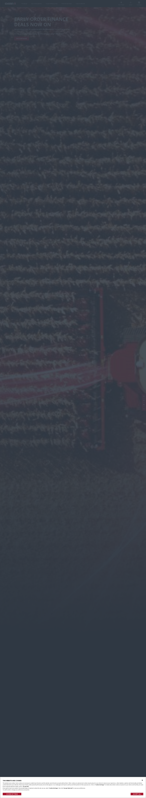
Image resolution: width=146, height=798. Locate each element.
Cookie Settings (12, 794)
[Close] (142, 780)
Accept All (137, 794)
